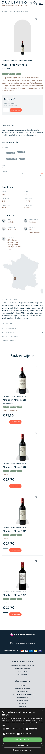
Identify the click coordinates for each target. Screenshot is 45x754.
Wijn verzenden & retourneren (22, 694)
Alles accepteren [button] (22, 740)
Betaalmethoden (22, 691)
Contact (22, 685)
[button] (22, 750)
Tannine (18, 73)
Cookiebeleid (22, 703)
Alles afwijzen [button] (22, 745)
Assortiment (22, 706)
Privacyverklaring (22, 700)
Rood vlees (12, 73)
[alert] (22, 731)
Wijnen (11, 11)
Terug (5, 11)
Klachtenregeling (22, 697)
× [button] (42, 711)
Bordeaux (25, 11)
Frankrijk (18, 11)
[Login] (31, 3)
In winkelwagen (15, 110)
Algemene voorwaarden (22, 688)
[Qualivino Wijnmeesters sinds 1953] (14, 3)
